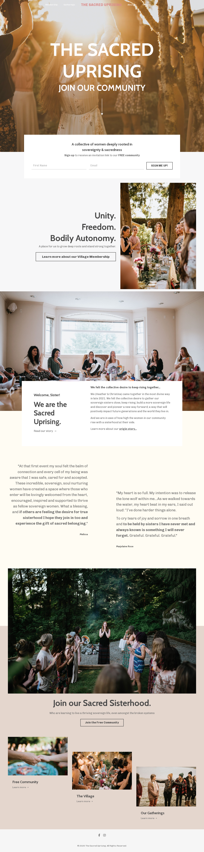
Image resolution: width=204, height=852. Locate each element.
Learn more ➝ (20, 787)
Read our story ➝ (45, 431)
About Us (132, 4)
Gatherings (69, 4)
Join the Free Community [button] (102, 722)
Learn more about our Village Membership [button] (76, 257)
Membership (51, 4)
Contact (146, 4)
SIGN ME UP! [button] (159, 165)
